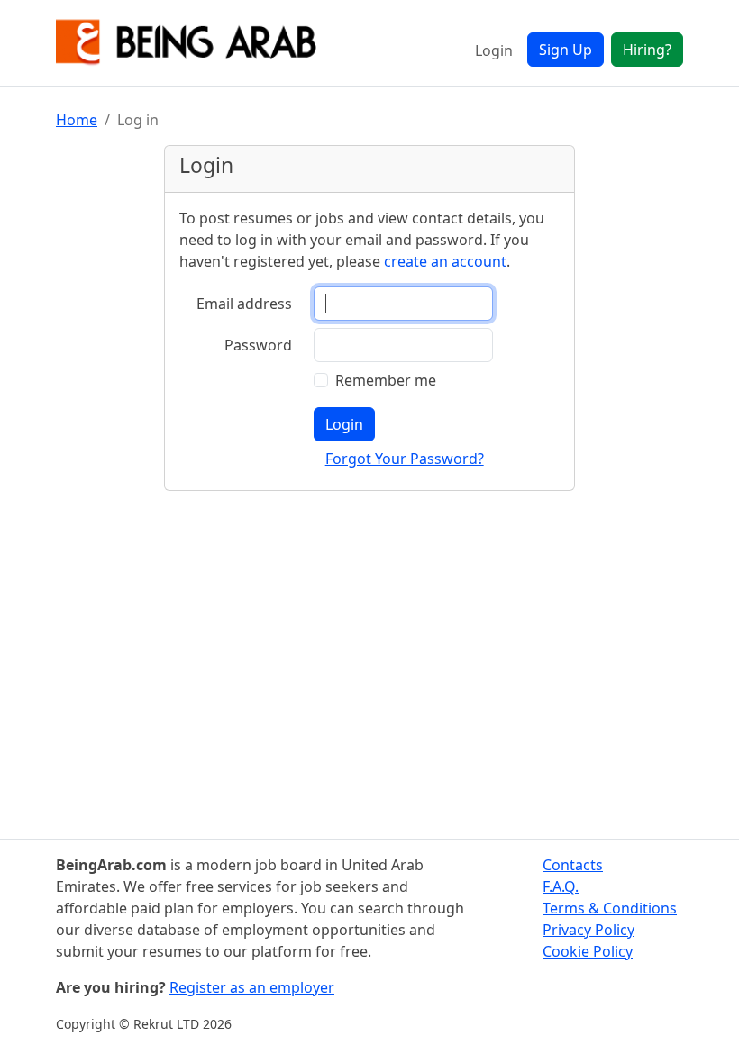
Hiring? (647, 49)
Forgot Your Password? (404, 458)
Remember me (385, 380)
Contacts (573, 865)
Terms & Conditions (610, 908)
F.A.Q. (561, 886)
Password (258, 345)
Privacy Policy (588, 930)
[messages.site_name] (186, 43)
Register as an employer (251, 987)
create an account (445, 261)
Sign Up (565, 49)
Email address (244, 303)
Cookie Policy (588, 951)
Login (494, 50)
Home (76, 120)
